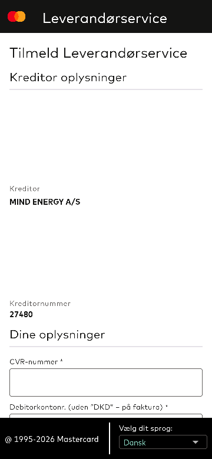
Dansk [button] (131, 440)
